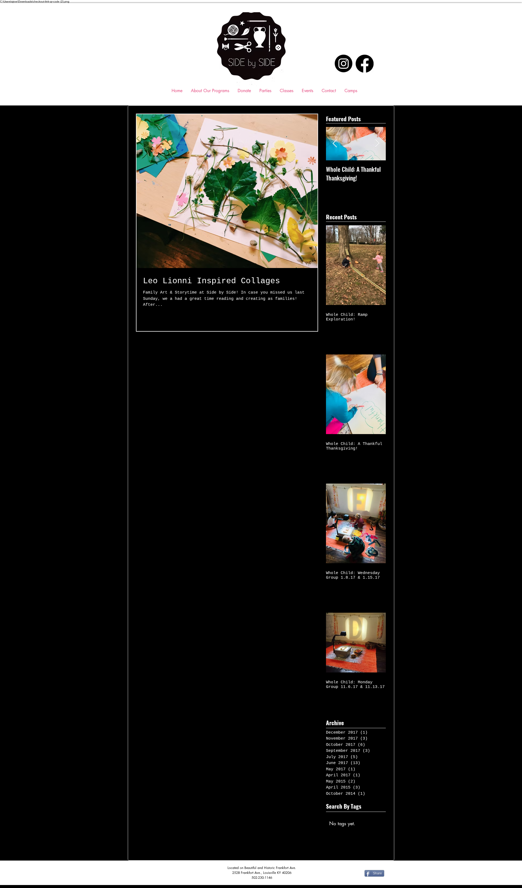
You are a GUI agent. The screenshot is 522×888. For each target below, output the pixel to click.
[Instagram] (343, 63)
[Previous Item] (334, 144)
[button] (286, 91)
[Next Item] (377, 144)
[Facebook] (365, 64)
